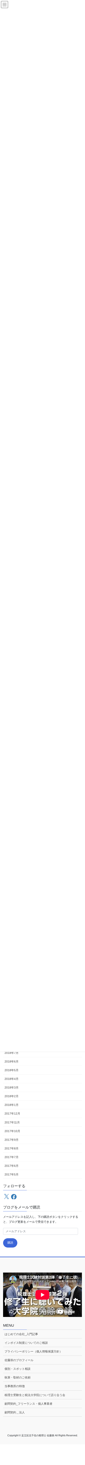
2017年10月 (12, 1131)
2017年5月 (12, 1174)
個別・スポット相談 (18, 1368)
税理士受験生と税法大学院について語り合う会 (35, 1395)
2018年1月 (12, 1104)
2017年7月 (12, 1157)
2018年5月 (12, 1070)
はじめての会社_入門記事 (21, 1334)
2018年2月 (12, 1096)
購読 (10, 1242)
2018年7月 (12, 1052)
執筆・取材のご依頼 (18, 1377)
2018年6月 (12, 1061)
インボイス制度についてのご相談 (26, 1342)
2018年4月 (12, 1078)
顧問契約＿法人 (15, 1412)
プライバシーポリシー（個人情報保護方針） (33, 1351)
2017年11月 (12, 1122)
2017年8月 (12, 1148)
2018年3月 (12, 1087)
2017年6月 (12, 1165)
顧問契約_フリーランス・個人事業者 (28, 1403)
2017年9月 (12, 1139)
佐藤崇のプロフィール (19, 1360)
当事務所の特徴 (15, 1386)
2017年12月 (12, 1113)
